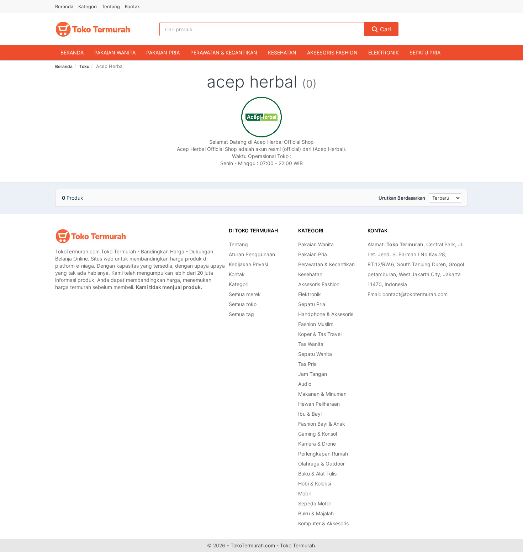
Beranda (64, 6)
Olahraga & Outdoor (321, 464)
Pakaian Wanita (115, 52)
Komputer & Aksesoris (323, 523)
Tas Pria (307, 364)
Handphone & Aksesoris (325, 314)
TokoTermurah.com (253, 545)
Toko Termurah (297, 545)
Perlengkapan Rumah (323, 454)
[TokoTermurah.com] (93, 29)
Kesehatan (282, 52)
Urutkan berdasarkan (402, 198)
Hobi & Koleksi (314, 483)
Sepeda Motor (314, 503)
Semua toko (243, 304)
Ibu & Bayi (310, 414)
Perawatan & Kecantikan (223, 52)
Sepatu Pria (425, 52)
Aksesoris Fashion (332, 52)
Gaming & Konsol (317, 434)
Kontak (132, 6)
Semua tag (241, 314)
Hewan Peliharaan (319, 404)
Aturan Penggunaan (252, 254)
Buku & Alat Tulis (317, 473)
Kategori (87, 6)
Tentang (111, 6)
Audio (304, 384)
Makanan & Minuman (322, 394)
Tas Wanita (310, 344)
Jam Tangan (312, 374)
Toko (84, 66)
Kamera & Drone (317, 444)
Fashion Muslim (315, 324)
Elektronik (383, 52)
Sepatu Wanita (315, 354)
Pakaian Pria (163, 52)
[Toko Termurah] (90, 236)
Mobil (304, 493)
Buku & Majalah (316, 513)
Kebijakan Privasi (248, 264)
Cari (384, 29)
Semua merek (245, 294)
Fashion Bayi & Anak (321, 424)
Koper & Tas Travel (320, 334)
